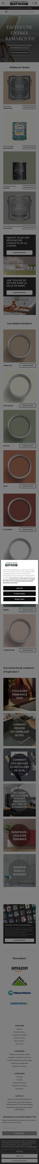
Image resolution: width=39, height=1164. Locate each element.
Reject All (19, 588)
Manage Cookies (19, 599)
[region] (19, 582)
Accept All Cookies (19, 593)
